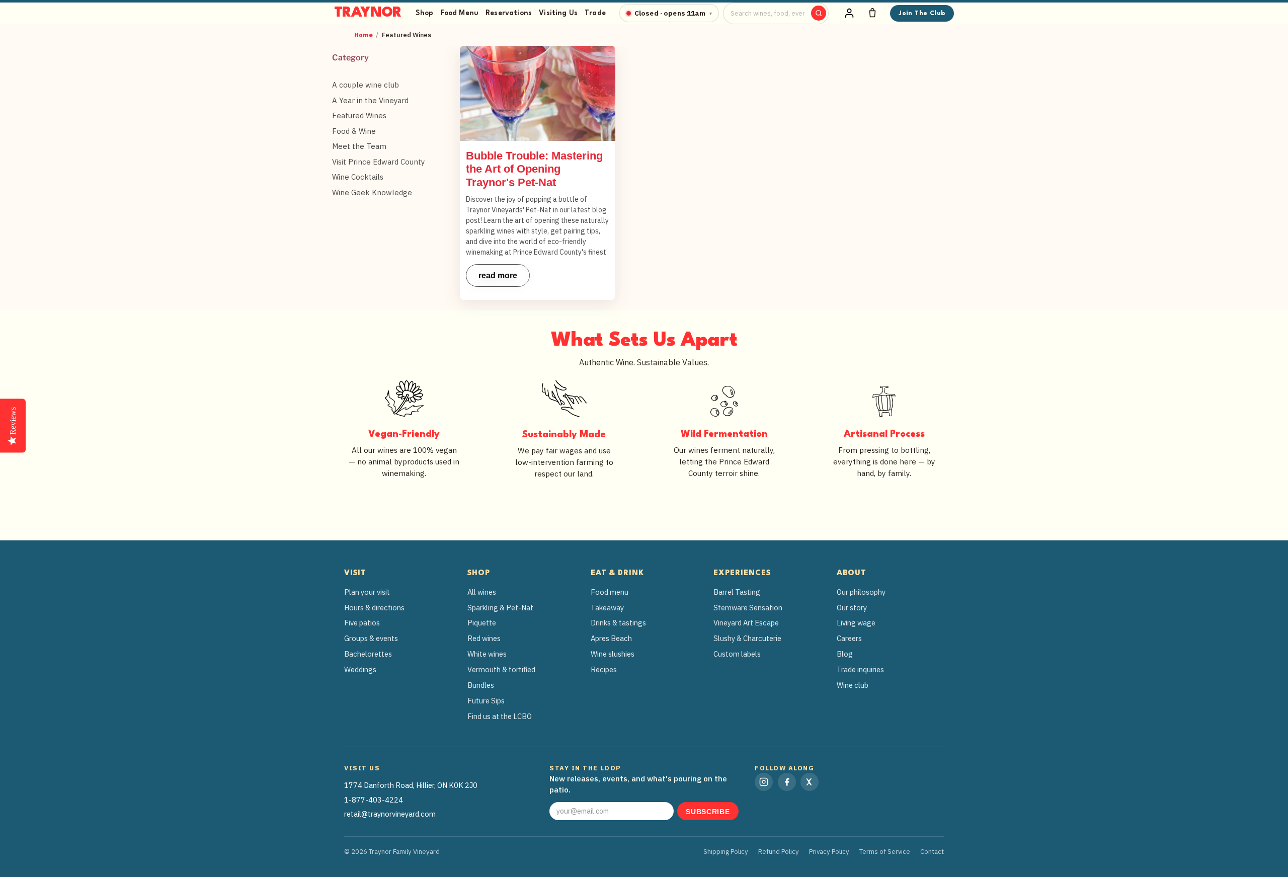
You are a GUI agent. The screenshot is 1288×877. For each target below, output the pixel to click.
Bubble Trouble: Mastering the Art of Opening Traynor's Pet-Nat (534, 169)
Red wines (484, 638)
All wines (481, 592)
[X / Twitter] (809, 782)
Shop (425, 13)
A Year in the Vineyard (370, 100)
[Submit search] (818, 13)
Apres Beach (611, 638)
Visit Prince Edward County (378, 162)
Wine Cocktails (357, 177)
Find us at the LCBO (499, 716)
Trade (595, 13)
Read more (497, 275)
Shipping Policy (725, 851)
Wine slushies (612, 654)
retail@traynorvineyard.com (390, 814)
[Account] (849, 13)
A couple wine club (365, 85)
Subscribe (708, 812)
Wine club (852, 685)
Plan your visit (367, 592)
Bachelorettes (368, 654)
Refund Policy (778, 851)
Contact (932, 851)
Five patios (362, 622)
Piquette (481, 622)
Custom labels (737, 654)
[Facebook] (787, 782)
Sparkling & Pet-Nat (500, 607)
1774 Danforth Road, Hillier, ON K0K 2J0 (410, 785)
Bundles (480, 685)
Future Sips (486, 700)
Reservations (509, 13)
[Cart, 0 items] (872, 13)
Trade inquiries (860, 669)
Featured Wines (359, 115)
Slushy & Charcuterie (747, 638)
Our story (852, 607)
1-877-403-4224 (373, 800)
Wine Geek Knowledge (372, 192)
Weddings (360, 669)
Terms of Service (884, 851)
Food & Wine (354, 131)
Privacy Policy (829, 851)
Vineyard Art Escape (746, 622)
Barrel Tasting (736, 592)
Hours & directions (374, 607)
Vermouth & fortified (501, 669)
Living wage (856, 622)
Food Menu (459, 13)
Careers (849, 638)
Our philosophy (861, 592)
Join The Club (922, 13)
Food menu (609, 592)
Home (363, 35)
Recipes (604, 669)
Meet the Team (359, 146)
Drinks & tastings (618, 622)
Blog (845, 654)
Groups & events (371, 638)
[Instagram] (764, 782)
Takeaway (607, 607)
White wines (487, 654)
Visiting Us (558, 13)
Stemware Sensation (747, 607)
